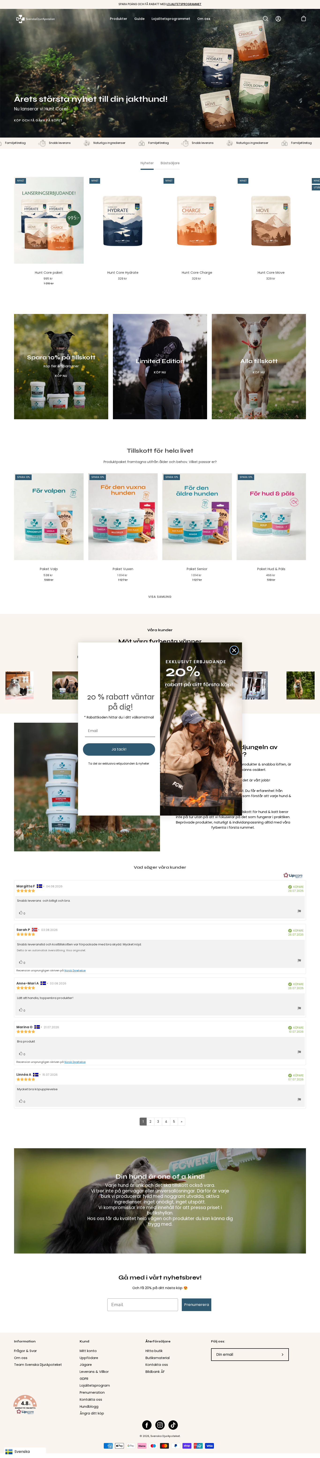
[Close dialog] (234, 650)
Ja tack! (119, 749)
